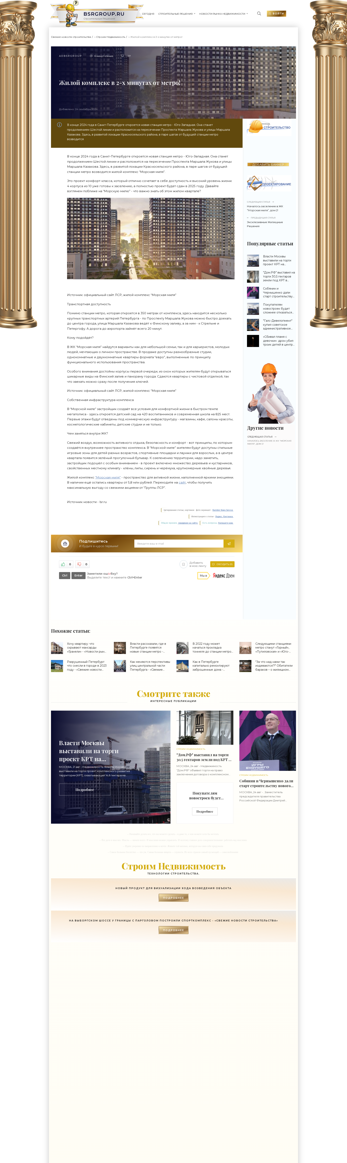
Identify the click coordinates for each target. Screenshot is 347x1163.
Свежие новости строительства (71, 36)
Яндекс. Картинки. (224, 516)
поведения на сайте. (188, 523)
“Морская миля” (108, 477)
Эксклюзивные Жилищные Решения (265, 222)
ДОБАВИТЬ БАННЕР (268, 164)
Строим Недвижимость (110, 36)
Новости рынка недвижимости (222, 13)
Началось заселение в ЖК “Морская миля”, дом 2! (265, 206)
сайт (182, 482)
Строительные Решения (175, 13)
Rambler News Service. (222, 510)
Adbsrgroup (70, 55)
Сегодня (148, 13)
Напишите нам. (225, 523)
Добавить (198, 564)
